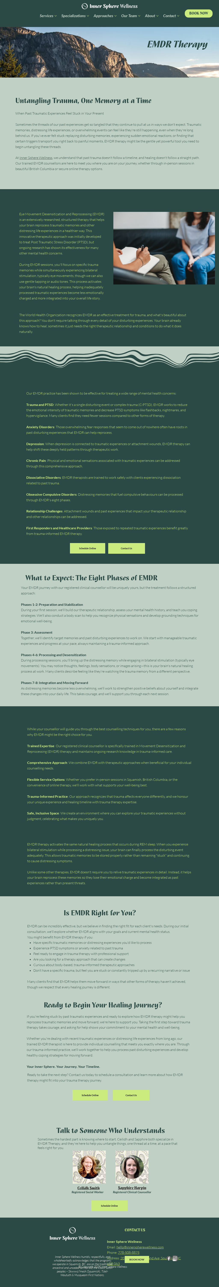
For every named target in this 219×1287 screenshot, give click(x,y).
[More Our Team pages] (139, 16)
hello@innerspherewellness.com (140, 1247)
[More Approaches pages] (115, 16)
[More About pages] (157, 16)
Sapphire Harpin (132, 1188)
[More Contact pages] (178, 16)
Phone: (123, 1252)
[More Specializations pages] (88, 16)
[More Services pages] (56, 16)
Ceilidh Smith (88, 1188)
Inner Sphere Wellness (35, 158)
